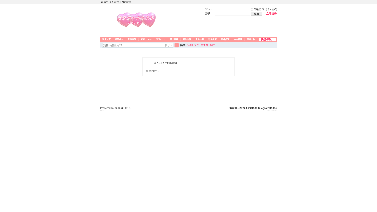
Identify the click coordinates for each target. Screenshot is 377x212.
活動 (190, 45)
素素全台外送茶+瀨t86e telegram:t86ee (253, 108)
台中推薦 (200, 39)
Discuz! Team (103, 110)
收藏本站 (125, 2)
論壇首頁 (106, 39)
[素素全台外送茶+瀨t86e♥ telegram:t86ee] (137, 20)
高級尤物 (251, 39)
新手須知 (119, 39)
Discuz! (119, 108)
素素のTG (160, 39)
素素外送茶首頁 (110, 2)
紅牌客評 (132, 39)
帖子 (167, 45)
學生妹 (204, 45)
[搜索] (177, 45)
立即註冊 (271, 13)
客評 (212, 45)
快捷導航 (266, 39)
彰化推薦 (212, 39)
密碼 (207, 13)
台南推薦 (238, 39)
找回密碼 (271, 9)
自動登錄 (259, 9)
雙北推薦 (174, 39)
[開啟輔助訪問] (272, 2)
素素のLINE (146, 39)
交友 (196, 45)
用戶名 (207, 9)
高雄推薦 (225, 39)
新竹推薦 (187, 39)
